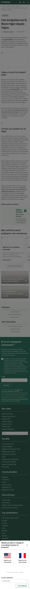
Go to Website (22, 586)
